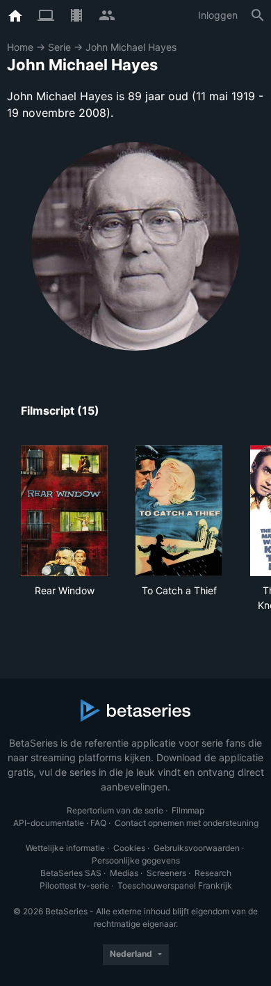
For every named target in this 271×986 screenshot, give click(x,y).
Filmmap (188, 810)
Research (213, 873)
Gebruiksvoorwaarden (197, 848)
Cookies (129, 848)
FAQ (98, 823)
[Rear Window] (64, 510)
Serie (59, 47)
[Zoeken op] (258, 15)
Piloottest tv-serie (74, 885)
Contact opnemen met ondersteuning (186, 823)
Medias (124, 873)
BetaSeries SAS (70, 873)
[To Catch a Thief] (179, 510)
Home (20, 47)
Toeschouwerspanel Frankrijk (174, 885)
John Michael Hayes (130, 47)
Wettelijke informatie (65, 848)
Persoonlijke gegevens (136, 860)
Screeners (166, 873)
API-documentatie (48, 823)
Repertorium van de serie (115, 810)
